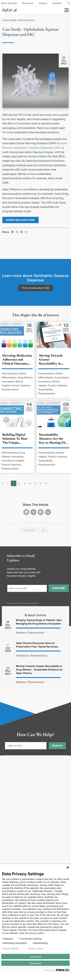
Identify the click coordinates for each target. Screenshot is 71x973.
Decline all (35, 963)
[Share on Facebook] (21, 231)
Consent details (10, 948)
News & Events (9, 3)
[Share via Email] (26, 231)
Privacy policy (35, 948)
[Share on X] (17, 231)
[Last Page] (46, 483)
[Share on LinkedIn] (12, 231)
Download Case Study (20, 219)
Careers (43, 3)
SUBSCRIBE (58, 588)
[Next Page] (41, 483)
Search (57, 745)
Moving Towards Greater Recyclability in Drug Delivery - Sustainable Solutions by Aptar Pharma (39, 669)
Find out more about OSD (35, 287)
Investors (57, 3)
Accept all (35, 956)
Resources (27, 3)
